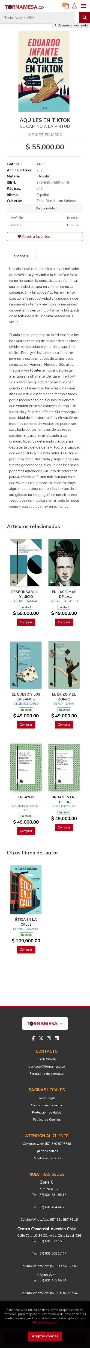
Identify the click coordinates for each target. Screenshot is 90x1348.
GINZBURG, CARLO (26, 704)
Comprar (26, 622)
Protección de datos (46, 1112)
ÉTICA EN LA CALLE (26, 922)
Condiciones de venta (47, 1105)
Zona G (47, 1182)
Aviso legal (47, 1098)
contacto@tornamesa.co (47, 1066)
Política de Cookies (47, 1119)
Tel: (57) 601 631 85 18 (49, 1195)
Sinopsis (21, 256)
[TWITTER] (41, 1038)
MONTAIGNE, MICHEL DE (26, 808)
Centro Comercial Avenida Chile (46, 1229)
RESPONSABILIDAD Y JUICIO (26, 594)
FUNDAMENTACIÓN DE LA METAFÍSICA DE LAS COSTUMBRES (64, 799)
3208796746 (47, 1059)
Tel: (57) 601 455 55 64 (49, 1280)
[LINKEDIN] (56, 1038)
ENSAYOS (26, 797)
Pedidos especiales (47, 1158)
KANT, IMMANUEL (64, 806)
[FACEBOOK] (33, 1038)
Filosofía (43, 176)
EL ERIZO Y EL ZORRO (64, 696)
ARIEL (41, 164)
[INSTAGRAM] (48, 1038)
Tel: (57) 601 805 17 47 (49, 1253)
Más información (44, 1322)
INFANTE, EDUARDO (45, 134)
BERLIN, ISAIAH (64, 704)
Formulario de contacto (47, 1074)
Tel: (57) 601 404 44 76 (49, 1207)
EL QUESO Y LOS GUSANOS (26, 696)
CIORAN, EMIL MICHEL (64, 601)
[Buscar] (84, 17)
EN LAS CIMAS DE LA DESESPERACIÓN (64, 594)
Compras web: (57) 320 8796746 (47, 1144)
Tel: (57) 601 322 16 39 (49, 1241)
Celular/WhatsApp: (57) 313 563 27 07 (49, 1266)
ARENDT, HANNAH (26, 601)
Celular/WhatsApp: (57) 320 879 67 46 (49, 1293)
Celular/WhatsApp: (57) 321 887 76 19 (49, 1219)
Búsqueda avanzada (72, 25)
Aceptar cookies (45, 1336)
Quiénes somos (47, 1151)
